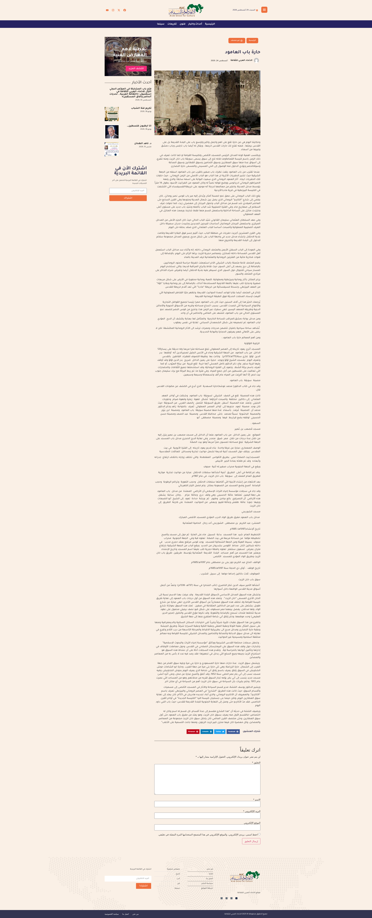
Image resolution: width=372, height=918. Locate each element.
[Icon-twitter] (231, 898)
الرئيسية (210, 24)
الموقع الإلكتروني (252, 823)
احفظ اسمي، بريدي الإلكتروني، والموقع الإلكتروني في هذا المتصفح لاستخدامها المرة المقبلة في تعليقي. (208, 834)
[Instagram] (113, 10)
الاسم (256, 799)
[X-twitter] (118, 10)
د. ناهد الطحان (142, 143)
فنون (182, 24)
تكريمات (172, 24)
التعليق (256, 762)
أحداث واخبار (195, 24)
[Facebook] (124, 10)
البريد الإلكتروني (251, 811)
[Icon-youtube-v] (222, 898)
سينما (160, 24)
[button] (233, 731)
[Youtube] (107, 10)
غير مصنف (235, 40)
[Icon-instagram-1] (227, 898)
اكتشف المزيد (136, 68)
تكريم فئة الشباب (141, 108)
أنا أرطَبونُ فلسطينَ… (139, 126)
